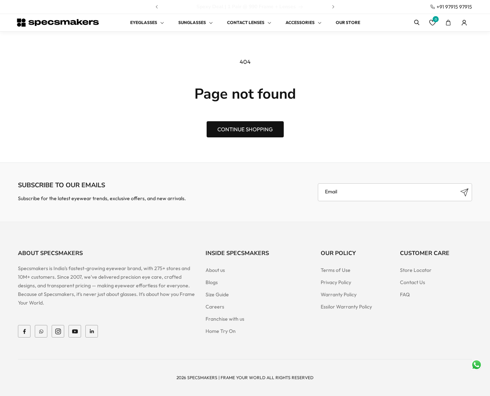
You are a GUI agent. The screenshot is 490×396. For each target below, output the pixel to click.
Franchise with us (225, 319)
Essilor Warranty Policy (346, 306)
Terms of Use (335, 270)
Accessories (300, 22)
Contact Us (412, 282)
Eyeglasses (143, 22)
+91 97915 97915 (454, 7)
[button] (143, 22)
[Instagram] (58, 331)
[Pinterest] (91, 331)
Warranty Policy (339, 294)
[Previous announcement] (157, 7)
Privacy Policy (336, 282)
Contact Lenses (245, 22)
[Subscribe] (464, 192)
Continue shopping (245, 129)
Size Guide (217, 294)
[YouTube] (75, 331)
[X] (41, 331)
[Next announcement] (333, 7)
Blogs (212, 282)
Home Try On (221, 331)
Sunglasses (192, 22)
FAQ (405, 294)
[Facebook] (24, 331)
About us (215, 270)
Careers (215, 306)
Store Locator (416, 270)
